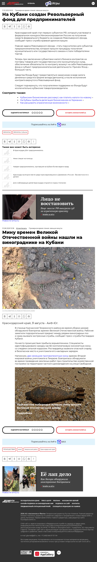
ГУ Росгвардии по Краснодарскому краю (18, 310)
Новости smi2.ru (10, 220)
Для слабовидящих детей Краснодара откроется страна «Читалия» (39, 183)
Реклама (56, 500)
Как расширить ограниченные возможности (43, 103)
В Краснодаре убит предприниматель (28, 150)
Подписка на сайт (62, 503)
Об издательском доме (30, 500)
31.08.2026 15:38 (8, 228)
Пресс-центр (46, 500)
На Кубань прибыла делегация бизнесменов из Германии (51, 100)
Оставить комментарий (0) (75, 113)
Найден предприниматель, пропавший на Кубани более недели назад (41, 167)
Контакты (76, 503)
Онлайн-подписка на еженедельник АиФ (37, 503)
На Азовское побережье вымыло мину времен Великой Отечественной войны (49, 406)
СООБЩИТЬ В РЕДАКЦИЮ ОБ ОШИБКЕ (66, 506)
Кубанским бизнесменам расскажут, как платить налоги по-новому (55, 97)
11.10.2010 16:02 (7, 10)
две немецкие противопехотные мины (48, 356)
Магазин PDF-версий (70, 500)
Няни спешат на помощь (23, 158)
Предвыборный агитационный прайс (36, 506)
